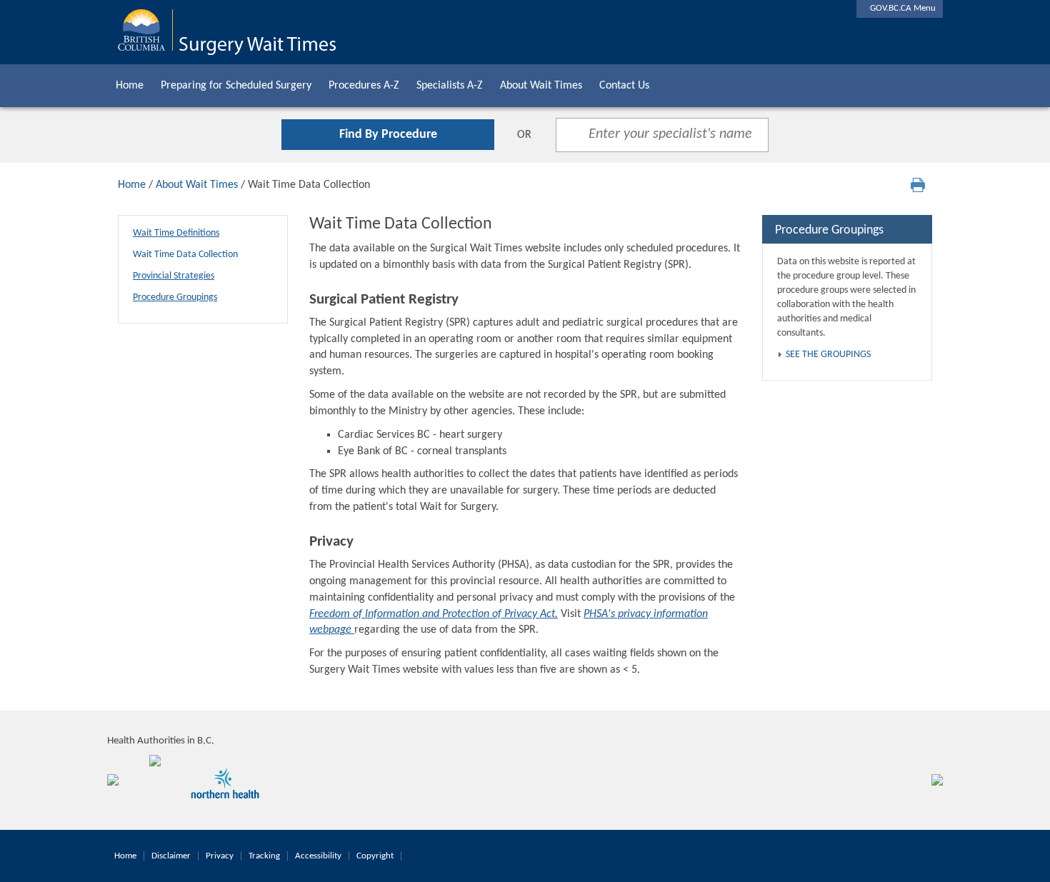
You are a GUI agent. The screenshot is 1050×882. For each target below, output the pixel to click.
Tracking (264, 856)
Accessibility (318, 856)
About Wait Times (541, 85)
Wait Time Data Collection (185, 254)
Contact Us (624, 85)
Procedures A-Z (364, 85)
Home (130, 85)
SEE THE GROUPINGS (828, 354)
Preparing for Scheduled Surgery (236, 85)
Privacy (220, 856)
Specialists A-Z (449, 85)
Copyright (375, 856)
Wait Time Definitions (176, 233)
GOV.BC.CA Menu (900, 8)
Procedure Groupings (175, 297)
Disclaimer (171, 856)
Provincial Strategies (173, 276)
